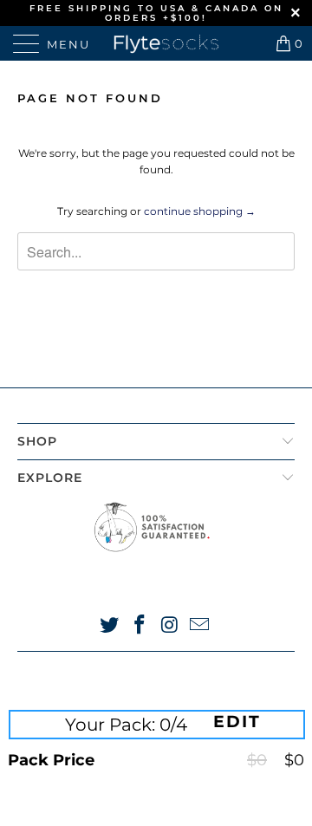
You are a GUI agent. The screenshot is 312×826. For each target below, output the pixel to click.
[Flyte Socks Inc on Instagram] (171, 626)
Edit (237, 722)
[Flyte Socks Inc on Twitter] (110, 626)
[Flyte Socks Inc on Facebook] (140, 626)
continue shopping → (200, 211)
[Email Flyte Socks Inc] (200, 626)
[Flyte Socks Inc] (156, 43)
